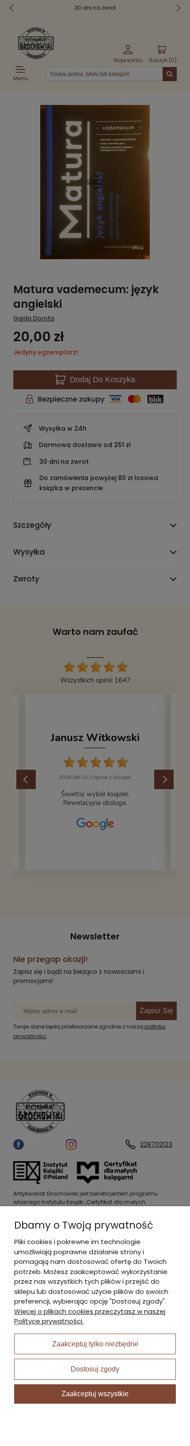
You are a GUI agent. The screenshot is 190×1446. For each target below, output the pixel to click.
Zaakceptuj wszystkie (95, 1394)
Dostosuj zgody (95, 1369)
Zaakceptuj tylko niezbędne (95, 1344)
